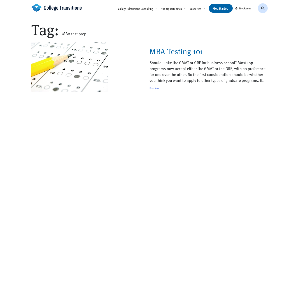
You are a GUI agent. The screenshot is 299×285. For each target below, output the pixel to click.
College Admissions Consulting (135, 8)
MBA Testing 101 (176, 51)
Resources (195, 8)
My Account (245, 8)
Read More (154, 88)
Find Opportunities (171, 8)
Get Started (220, 8)
